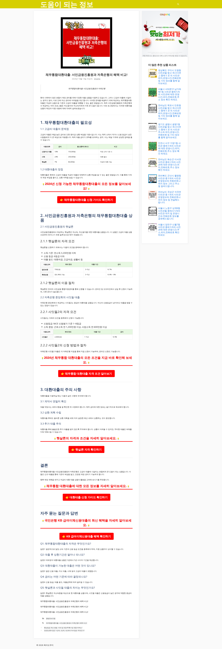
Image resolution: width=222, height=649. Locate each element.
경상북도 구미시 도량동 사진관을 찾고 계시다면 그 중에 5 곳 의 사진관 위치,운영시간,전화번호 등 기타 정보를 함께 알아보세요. (169, 77)
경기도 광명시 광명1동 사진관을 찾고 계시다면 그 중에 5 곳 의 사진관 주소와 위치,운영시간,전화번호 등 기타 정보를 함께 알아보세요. (169, 131)
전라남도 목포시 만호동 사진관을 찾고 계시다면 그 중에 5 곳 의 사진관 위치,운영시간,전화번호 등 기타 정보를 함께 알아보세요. (169, 112)
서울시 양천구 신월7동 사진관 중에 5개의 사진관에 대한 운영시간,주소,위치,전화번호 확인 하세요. (169, 229)
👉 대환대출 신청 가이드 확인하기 (86, 497)
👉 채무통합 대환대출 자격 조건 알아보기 (86, 373)
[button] (178, 4)
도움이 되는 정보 (66, 4)
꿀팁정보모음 (50, 618)
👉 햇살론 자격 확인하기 (86, 449)
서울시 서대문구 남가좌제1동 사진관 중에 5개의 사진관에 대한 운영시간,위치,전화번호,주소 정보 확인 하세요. (169, 94)
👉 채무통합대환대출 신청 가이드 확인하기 (87, 199)
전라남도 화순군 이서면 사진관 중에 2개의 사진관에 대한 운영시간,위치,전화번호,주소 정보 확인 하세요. (169, 164)
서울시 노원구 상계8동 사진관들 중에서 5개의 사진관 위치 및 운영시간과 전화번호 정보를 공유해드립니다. (169, 213)
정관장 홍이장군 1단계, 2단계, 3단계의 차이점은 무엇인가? (64, 630)
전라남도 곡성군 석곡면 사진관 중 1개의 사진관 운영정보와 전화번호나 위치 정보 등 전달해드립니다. (169, 197)
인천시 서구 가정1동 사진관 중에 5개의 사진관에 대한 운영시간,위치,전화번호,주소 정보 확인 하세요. (169, 148)
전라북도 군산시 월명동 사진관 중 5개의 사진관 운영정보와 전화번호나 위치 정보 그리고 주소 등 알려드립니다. (169, 181)
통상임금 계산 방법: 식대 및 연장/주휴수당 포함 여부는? (63, 628)
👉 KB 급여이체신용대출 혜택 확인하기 (86, 536)
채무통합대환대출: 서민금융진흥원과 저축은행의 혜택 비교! (66, 623)
